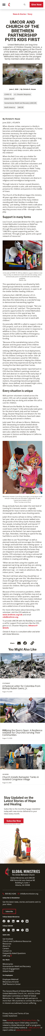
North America (9, 107)
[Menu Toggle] (4, 4)
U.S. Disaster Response (22, 94)
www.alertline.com (23, 1030)
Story (30, 14)
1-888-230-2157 (34, 1027)
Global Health (9, 99)
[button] (24, 4)
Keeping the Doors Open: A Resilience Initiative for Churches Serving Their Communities (22, 732)
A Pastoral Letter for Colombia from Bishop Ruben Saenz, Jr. (21, 687)
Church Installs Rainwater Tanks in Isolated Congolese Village (20, 778)
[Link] (32, 643)
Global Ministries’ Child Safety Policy (21, 1020)
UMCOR (20, 107)
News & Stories (19, 14)
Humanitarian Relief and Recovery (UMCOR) (20, 103)
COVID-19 (7, 94)
